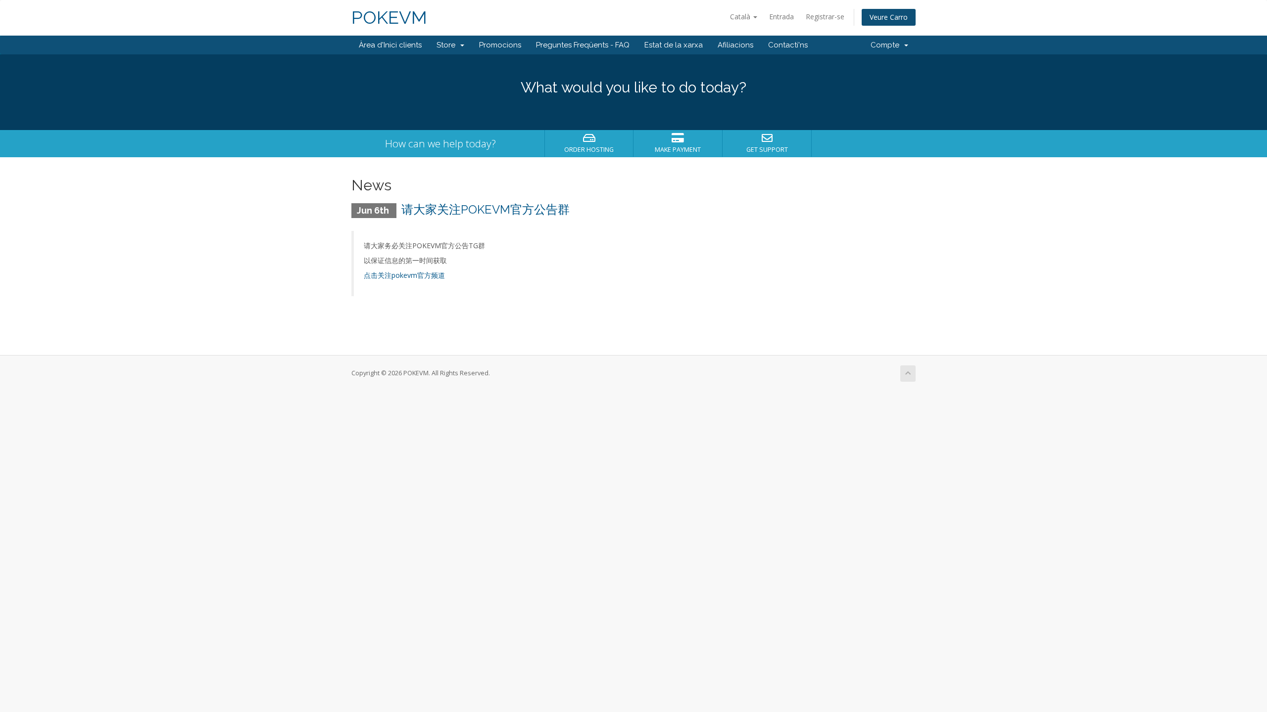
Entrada (781, 16)
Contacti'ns (788, 45)
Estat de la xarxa (673, 45)
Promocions (500, 45)
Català (741, 16)
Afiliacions (735, 45)
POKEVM (389, 17)
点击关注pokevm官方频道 (404, 275)
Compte (887, 45)
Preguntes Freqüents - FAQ (583, 45)
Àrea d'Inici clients (390, 45)
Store (448, 45)
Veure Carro (889, 17)
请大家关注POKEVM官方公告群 (485, 209)
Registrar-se (825, 16)
